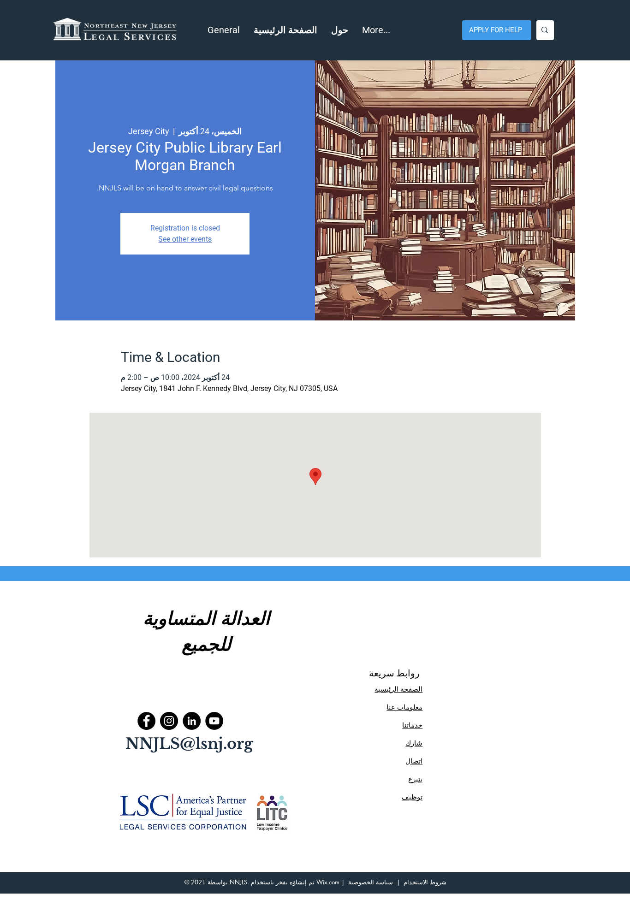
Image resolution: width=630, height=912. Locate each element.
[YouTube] (214, 721)
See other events (185, 239)
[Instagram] (169, 721)
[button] (339, 30)
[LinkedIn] (192, 721)
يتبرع (415, 779)
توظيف (412, 797)
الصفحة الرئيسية (398, 689)
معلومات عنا (404, 707)
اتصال (413, 761)
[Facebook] (146, 721)
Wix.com (327, 882)
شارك (413, 743)
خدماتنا (412, 725)
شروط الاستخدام (425, 882)
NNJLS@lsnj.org (189, 743)
